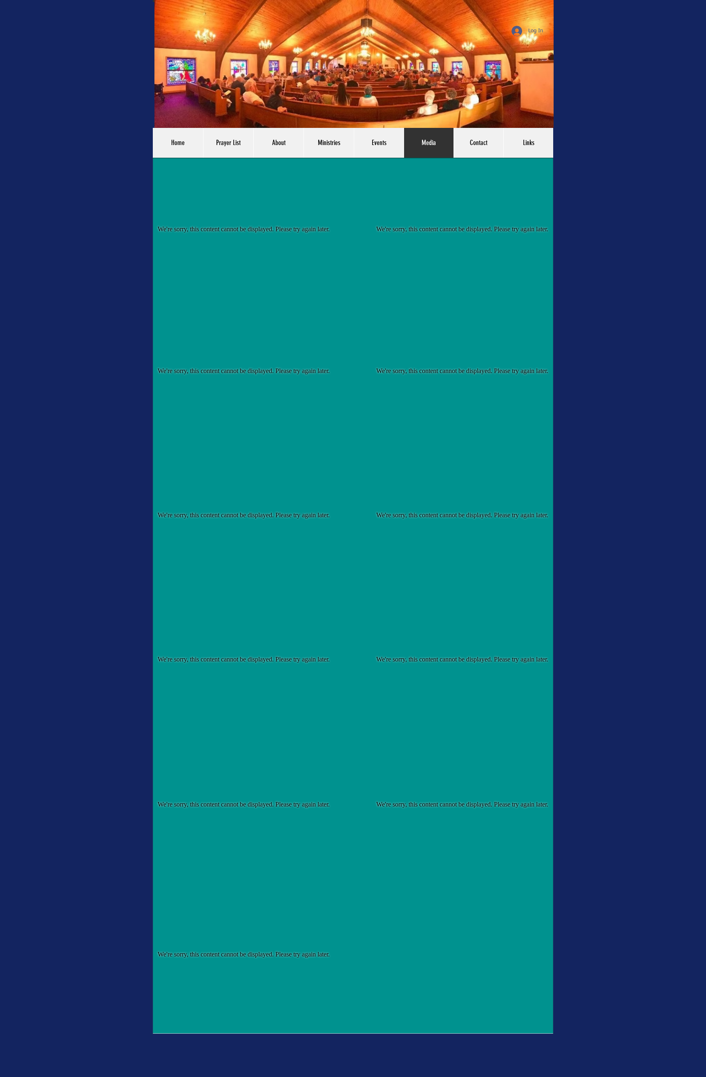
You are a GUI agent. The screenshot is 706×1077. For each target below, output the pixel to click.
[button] (528, 143)
